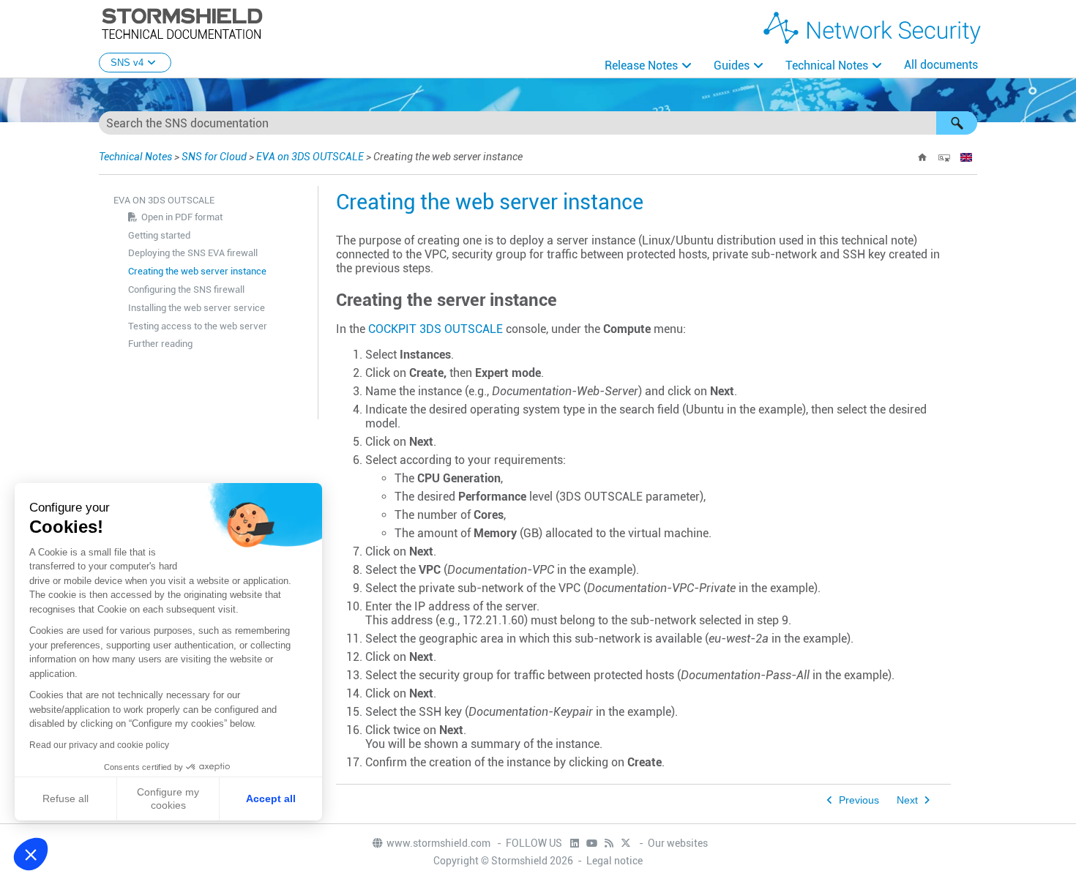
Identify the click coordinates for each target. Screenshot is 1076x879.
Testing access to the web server (197, 326)
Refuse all (65, 798)
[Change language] (966, 157)
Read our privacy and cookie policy (99, 745)
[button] (956, 123)
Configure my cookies (168, 798)
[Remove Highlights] (944, 157)
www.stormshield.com (439, 843)
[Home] (922, 157)
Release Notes (641, 65)
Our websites (678, 843)
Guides (732, 65)
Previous (859, 800)
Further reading (160, 343)
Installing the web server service (196, 307)
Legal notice (614, 861)
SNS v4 (127, 62)
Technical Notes (826, 65)
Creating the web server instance (197, 271)
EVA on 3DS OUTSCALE (310, 156)
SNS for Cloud (214, 156)
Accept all (271, 798)
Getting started (159, 235)
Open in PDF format (182, 217)
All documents (941, 65)
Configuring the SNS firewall (186, 289)
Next (907, 800)
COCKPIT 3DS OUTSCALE (435, 329)
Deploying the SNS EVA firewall (193, 252)
